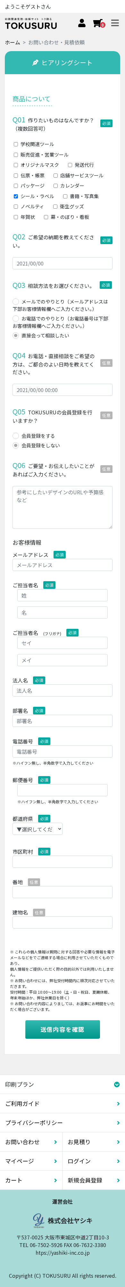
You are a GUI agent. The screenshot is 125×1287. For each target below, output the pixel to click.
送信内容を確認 (62, 1029)
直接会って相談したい (45, 335)
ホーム (12, 42)
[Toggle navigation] (115, 23)
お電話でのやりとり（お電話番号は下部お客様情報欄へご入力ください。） (60, 322)
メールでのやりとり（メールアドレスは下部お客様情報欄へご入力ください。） (60, 305)
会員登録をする (38, 435)
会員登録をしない (40, 445)
